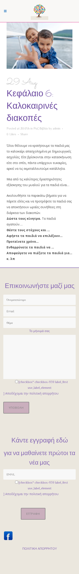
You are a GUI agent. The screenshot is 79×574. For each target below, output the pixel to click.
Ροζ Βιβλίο (41, 128)
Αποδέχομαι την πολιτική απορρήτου (32, 393)
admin (56, 128)
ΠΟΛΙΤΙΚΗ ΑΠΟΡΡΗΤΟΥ (39, 548)
